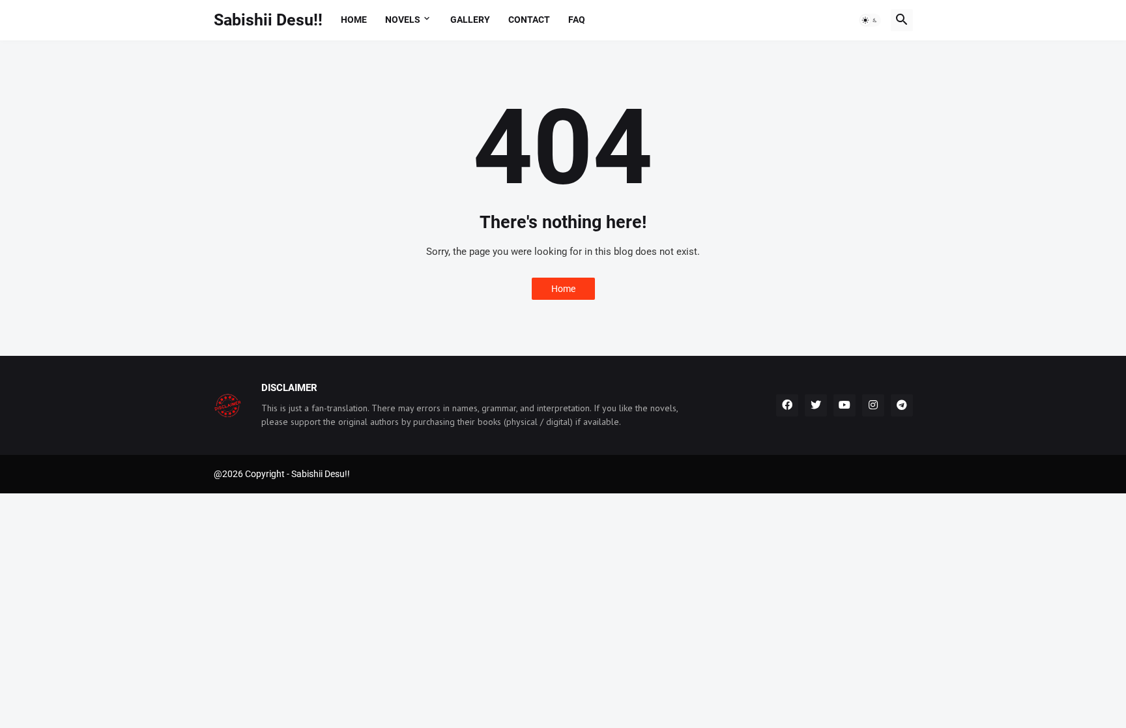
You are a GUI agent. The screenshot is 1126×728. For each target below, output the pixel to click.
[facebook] (787, 405)
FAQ (576, 19)
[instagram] (873, 405)
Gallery (470, 19)
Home (354, 19)
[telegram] (902, 405)
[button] (870, 20)
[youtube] (844, 405)
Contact (529, 19)
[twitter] (816, 405)
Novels (402, 19)
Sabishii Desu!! (268, 19)
